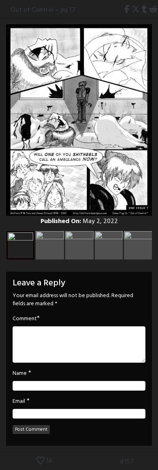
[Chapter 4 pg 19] (152, 462)
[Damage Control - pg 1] (140, 462)
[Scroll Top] (5, 462)
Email (19, 402)
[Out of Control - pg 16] (112, 462)
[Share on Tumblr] (144, 10)
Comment (25, 319)
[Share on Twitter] (136, 10)
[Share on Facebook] (127, 10)
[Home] (5, 9)
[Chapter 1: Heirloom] (100, 462)
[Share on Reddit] (153, 10)
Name (20, 374)
